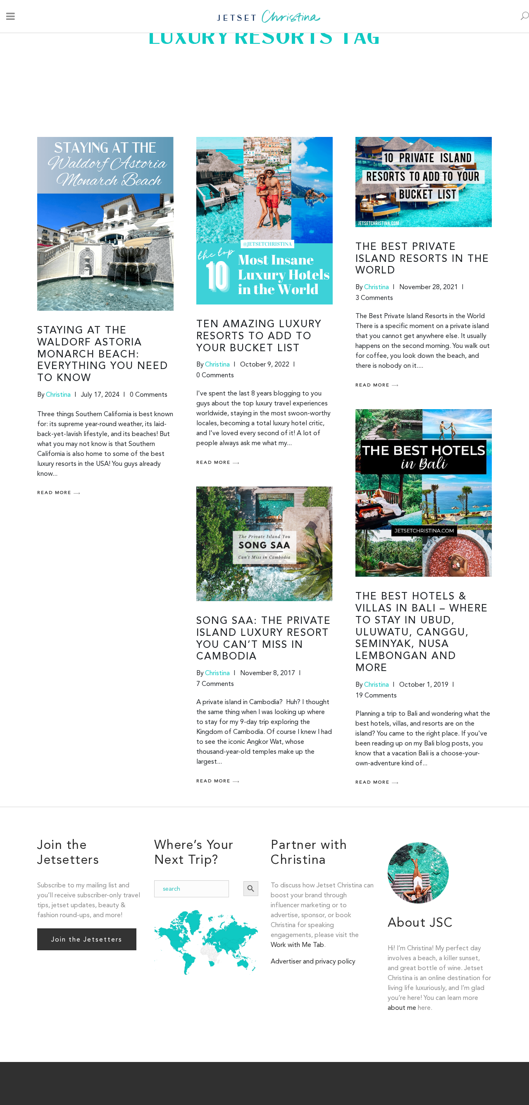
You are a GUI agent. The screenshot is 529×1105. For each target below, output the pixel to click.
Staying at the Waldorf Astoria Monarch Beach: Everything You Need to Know (102, 355)
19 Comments (376, 695)
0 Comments (148, 394)
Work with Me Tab (297, 945)
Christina (58, 394)
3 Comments (374, 298)
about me (402, 1008)
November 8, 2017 (267, 673)
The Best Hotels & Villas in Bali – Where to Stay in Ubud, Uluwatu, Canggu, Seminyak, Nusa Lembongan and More (421, 633)
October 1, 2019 (423, 684)
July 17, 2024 (100, 394)
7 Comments (215, 684)
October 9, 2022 (264, 364)
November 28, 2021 (428, 287)
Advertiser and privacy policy (313, 961)
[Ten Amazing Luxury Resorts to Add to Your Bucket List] (264, 220)
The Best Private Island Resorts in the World (422, 259)
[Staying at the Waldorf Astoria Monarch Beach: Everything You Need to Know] (105, 224)
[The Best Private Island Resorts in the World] (423, 182)
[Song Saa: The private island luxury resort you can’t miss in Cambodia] (264, 544)
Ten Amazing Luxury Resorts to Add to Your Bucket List (259, 337)
